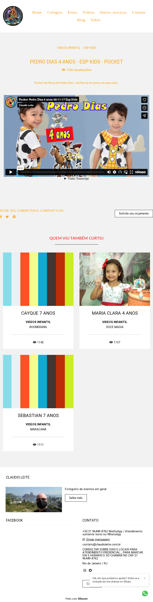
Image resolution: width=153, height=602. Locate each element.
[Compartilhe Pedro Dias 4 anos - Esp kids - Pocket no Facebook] (1, 216)
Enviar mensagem (98, 539)
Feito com (77, 598)
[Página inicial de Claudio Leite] (15, 16)
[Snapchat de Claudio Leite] (90, 570)
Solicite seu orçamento (134, 213)
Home (37, 12)
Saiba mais (76, 497)
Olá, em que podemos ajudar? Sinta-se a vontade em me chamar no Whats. (115, 580)
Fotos (72, 12)
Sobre (96, 20)
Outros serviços (113, 12)
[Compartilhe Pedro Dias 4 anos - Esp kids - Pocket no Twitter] (7, 216)
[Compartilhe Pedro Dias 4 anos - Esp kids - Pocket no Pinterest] (14, 216)
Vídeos (89, 12)
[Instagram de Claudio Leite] (84, 570)
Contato (139, 12)
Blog (81, 20)
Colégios (55, 12)
